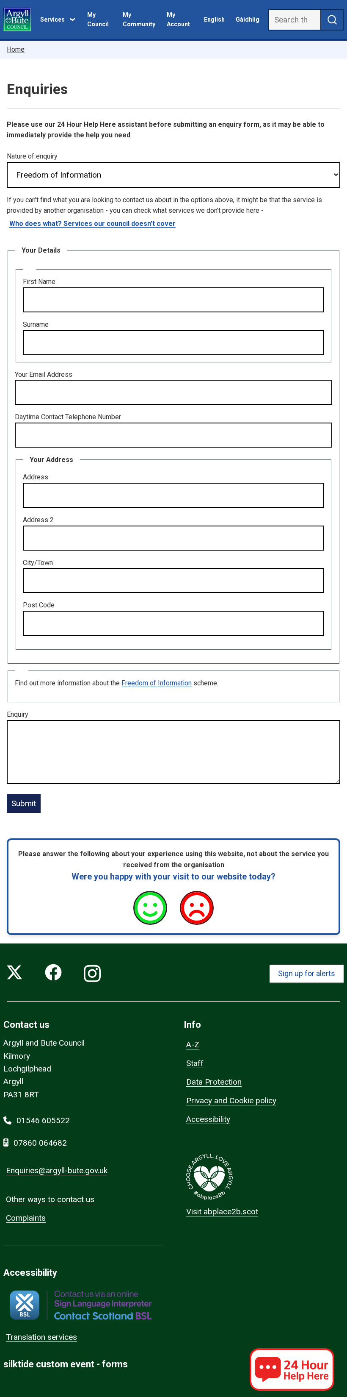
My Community (139, 19)
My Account (178, 19)
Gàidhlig (247, 19)
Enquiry (17, 714)
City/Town (38, 563)
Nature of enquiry (32, 156)
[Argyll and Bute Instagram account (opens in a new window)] (92, 974)
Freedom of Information (156, 683)
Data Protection (214, 1082)
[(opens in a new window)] (80, 1305)
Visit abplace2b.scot (222, 1211)
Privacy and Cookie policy (231, 1100)
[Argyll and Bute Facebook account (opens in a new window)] (53, 974)
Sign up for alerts (306, 973)
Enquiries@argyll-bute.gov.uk (56, 1170)
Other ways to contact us (50, 1199)
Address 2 (38, 520)
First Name (39, 282)
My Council (98, 19)
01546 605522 (43, 1120)
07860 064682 (40, 1143)
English (214, 19)
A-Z (192, 1044)
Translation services (41, 1337)
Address (35, 477)
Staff (195, 1063)
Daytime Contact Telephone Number (68, 417)
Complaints (26, 1218)
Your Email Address (43, 374)
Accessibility (208, 1119)
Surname (36, 324)
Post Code (39, 605)
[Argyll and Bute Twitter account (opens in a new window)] (14, 974)
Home (16, 49)
